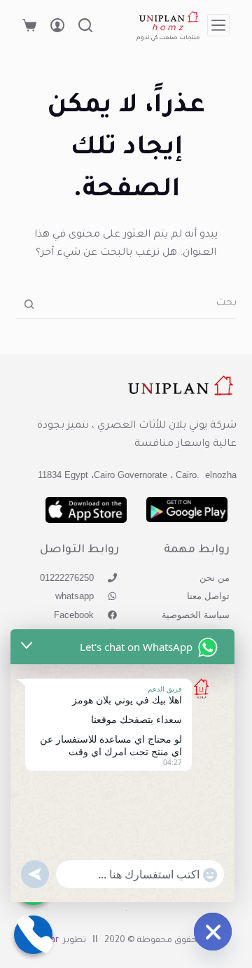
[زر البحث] (29, 304)
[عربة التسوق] (29, 25)
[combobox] (140, 304)
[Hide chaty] (213, 932)
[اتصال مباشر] (33, 935)
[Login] (57, 25)
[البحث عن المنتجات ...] (85, 25)
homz (169, 29)
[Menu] (218, 25)
